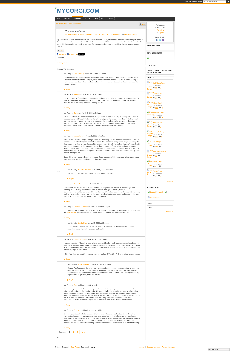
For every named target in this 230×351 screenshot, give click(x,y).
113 (156, 147)
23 (156, 88)
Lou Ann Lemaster (81, 207)
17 (162, 167)
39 (162, 118)
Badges (141, 347)
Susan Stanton (83, 264)
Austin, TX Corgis (158, 122)
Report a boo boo (153, 347)
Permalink (65, 74)
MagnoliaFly (78, 136)
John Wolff (78, 184)
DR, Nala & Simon (84, 170)
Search (228, 1)
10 (162, 147)
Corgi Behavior (114, 34)
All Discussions (61, 24)
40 (162, 108)
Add (143, 24)
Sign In (161, 33)
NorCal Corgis (157, 141)
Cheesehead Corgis (158, 112)
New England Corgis (159, 132)
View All (170, 182)
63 (156, 127)
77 (156, 156)
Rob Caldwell (82, 223)
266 (156, 137)
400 (156, 167)
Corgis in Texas (157, 171)
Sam (75, 285)
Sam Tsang (75, 347)
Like (61, 50)
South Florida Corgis (159, 83)
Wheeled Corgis (157, 93)
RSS (58, 337)
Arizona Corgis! (157, 103)
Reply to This (63, 63)
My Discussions (75, 24)
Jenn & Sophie (78, 34)
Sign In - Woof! (197, 2)
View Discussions (130, 34)
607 (156, 118)
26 (156, 98)
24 (162, 137)
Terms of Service (168, 347)
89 (156, 176)
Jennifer (77, 94)
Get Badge (169, 211)
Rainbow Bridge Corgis (159, 151)
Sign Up (188, 2)
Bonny (76, 113)
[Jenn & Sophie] (60, 36)
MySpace (62, 54)
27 (161, 176)
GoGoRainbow (79, 239)
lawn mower (71, 213)
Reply (67, 89)
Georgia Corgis (157, 161)
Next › (83, 332)
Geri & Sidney (79, 74)
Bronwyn (77, 310)
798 (156, 108)
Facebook (73, 54)
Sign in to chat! (213, 349)
